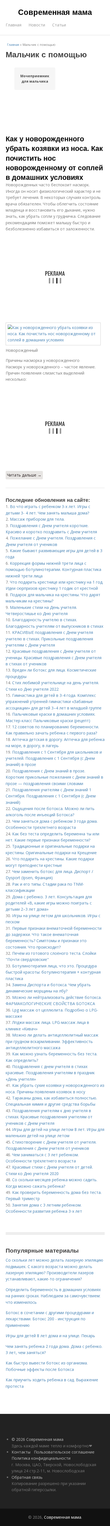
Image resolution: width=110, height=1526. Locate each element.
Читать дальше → (24, 475)
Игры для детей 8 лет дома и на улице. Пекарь (50, 1335)
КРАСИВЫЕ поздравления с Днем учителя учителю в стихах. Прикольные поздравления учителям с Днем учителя (49, 639)
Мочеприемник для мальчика (34, 79)
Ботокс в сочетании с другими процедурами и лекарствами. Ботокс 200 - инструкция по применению (50, 1319)
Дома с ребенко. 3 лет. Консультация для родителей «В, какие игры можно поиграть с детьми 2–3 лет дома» (49, 903)
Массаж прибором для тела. (37, 519)
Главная (13, 25)
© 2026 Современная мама (37, 1439)
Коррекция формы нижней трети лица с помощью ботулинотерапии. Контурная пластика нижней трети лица (53, 570)
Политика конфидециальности (41, 1458)
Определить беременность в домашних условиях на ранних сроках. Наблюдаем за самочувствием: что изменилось (53, 1296)
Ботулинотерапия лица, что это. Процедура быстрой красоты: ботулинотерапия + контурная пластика (53, 972)
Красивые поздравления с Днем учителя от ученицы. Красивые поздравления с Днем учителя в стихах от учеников (54, 657)
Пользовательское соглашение (64, 1452)
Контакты (21, 1452)
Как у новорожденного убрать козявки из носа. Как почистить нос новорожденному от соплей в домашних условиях (54, 157)
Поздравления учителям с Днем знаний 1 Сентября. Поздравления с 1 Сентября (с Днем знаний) (51, 796)
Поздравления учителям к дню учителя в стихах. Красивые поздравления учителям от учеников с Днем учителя (49, 1117)
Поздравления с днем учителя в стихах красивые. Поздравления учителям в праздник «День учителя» (50, 1073)
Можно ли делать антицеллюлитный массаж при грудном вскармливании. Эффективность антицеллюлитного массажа (52, 1041)
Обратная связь (27, 1477)
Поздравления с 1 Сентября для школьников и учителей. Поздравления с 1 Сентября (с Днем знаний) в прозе (54, 758)
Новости (36, 25)
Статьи (59, 25)
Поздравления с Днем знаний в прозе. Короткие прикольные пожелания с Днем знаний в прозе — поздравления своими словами (54, 777)
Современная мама (55, 11)
